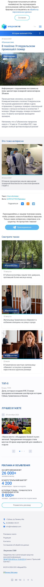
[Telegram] (33, 203)
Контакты (7, 541)
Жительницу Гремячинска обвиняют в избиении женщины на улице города (20, 321)
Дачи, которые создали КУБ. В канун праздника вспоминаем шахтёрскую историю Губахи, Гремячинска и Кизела (22, 393)
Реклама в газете (9, 534)
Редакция (7, 538)
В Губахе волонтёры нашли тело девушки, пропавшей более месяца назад (21, 276)
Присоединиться (24, 227)
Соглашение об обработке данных (16, 545)
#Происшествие (8, 42)
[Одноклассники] (27, 203)
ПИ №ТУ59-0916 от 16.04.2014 (14, 559)
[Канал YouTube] (16, 580)
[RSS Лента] (32, 580)
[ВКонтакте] (22, 203)
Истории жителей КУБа (22, 33)
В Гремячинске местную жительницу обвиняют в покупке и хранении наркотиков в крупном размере (19, 367)
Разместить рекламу (22, 505)
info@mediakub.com (13, 526)
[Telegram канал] (28, 580)
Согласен (22, 18)
